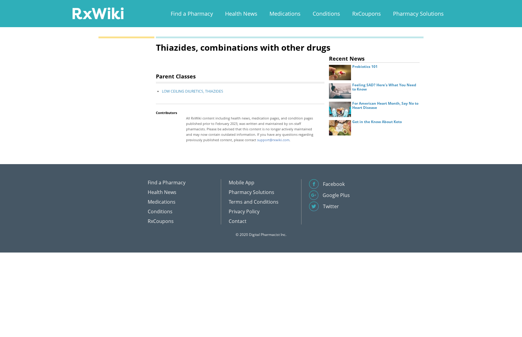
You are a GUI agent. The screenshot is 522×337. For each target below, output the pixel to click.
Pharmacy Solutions (418, 13)
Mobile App (241, 182)
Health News (241, 13)
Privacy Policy (244, 211)
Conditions (326, 13)
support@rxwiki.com (273, 140)
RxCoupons (366, 13)
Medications (285, 13)
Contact (237, 221)
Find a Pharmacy (192, 13)
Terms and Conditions (254, 202)
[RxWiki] (98, 13)
